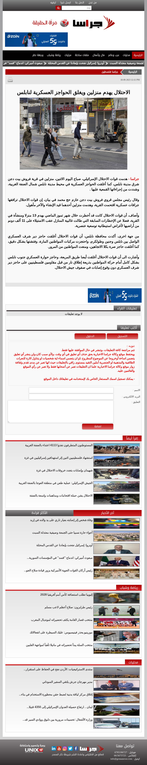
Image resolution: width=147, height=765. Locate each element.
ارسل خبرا (65, 2)
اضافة (97, 426)
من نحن (93, 2)
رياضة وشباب (54, 55)
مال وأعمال (99, 55)
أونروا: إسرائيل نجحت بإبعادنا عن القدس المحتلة (92, 63)
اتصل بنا (79, 2)
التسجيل (122, 336)
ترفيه (53, 2)
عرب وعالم (113, 55)
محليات (126, 55)
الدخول (90, 336)
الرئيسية (138, 55)
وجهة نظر (37, 55)
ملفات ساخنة (82, 55)
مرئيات (68, 55)
